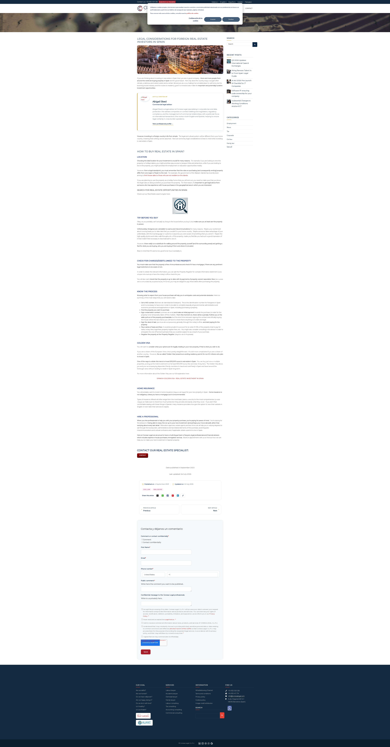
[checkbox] (180, 541)
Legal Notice (169, 619)
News (229, 127)
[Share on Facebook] (168, 495)
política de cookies (192, 13)
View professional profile (162, 124)
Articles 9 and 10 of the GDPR (180, 628)
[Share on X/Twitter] (157, 495)
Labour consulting (172, 703)
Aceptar (213, 19)
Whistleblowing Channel (204, 690)
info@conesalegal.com (236, 696)
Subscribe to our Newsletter (167, 2)
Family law (230, 143)
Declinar (231, 19)
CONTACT (142, 455)
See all (229, 147)
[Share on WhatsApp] (162, 495)
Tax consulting (171, 706)
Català (240, 2)
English (223, 2)
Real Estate (158, 489)
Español (232, 2)
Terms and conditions (203, 694)
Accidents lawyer (172, 694)
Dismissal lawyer (171, 697)
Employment (231, 123)
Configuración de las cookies (196, 19)
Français (248, 2)
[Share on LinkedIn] (178, 495)
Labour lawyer (171, 690)
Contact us (141, 2)
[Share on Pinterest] (173, 495)
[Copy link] (183, 495)
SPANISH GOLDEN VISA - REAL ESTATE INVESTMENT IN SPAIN (180, 378)
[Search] (254, 44)
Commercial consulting (174, 713)
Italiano (214, 2)
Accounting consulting (174, 710)
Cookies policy (201, 700)
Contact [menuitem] (248, 8)
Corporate (230, 135)
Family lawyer (170, 700)
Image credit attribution (204, 703)
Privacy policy (200, 697)
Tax (228, 131)
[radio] (180, 539)
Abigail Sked (160, 101)
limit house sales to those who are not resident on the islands (166, 175)
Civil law (146, 489)
